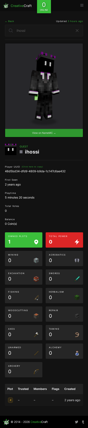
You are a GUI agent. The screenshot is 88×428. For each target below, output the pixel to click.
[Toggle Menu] (82, 5)
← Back (9, 21)
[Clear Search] (77, 30)
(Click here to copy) (32, 167)
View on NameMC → (44, 132)
